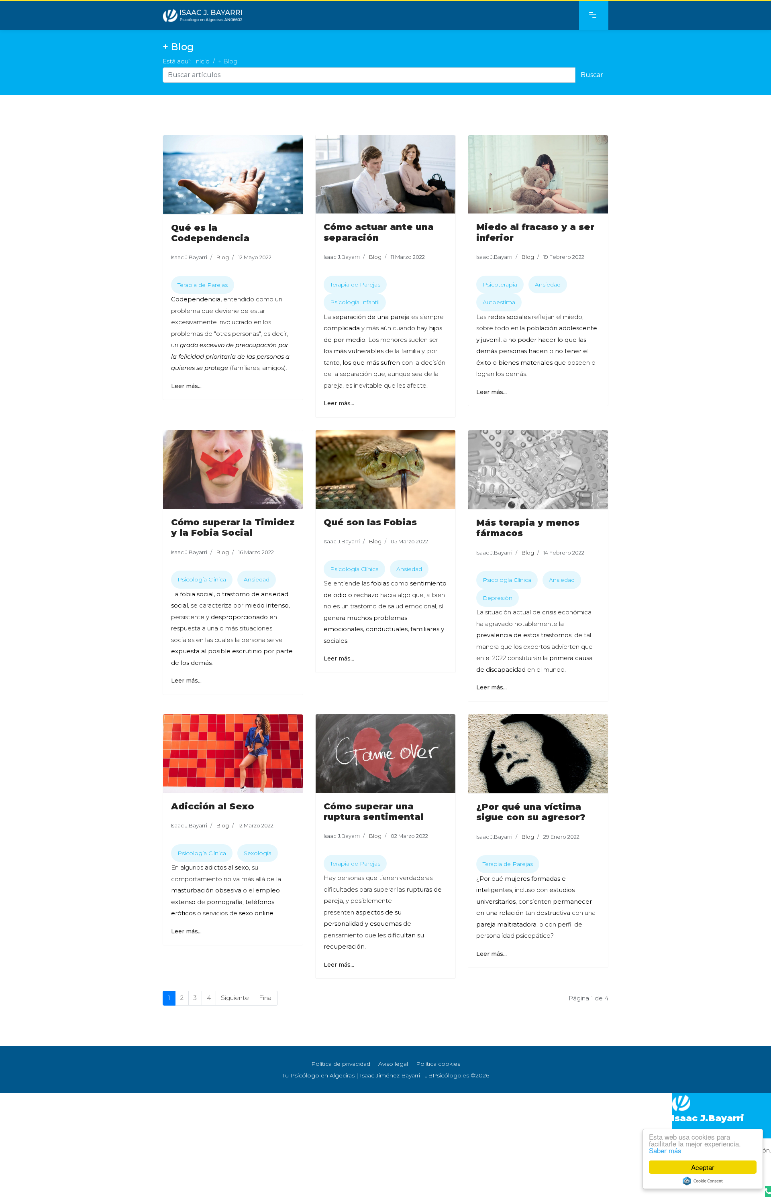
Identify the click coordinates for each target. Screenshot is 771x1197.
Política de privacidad (340, 1063)
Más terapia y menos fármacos (527, 528)
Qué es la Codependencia (210, 233)
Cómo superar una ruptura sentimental (373, 811)
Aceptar (702, 1167)
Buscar (592, 75)
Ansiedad (548, 284)
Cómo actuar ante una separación (379, 232)
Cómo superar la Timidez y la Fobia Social (233, 527)
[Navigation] (593, 15)
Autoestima (499, 302)
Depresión (497, 598)
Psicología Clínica (201, 579)
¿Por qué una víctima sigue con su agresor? (530, 812)
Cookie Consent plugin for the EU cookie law (703, 1181)
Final (266, 998)
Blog (222, 257)
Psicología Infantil (354, 302)
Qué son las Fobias (370, 522)
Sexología (257, 853)
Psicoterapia (500, 284)
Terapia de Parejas (202, 285)
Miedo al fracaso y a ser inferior (535, 232)
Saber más (665, 1150)
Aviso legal (393, 1063)
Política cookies (438, 1063)
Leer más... (186, 386)
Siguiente (235, 998)
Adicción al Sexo (212, 806)
